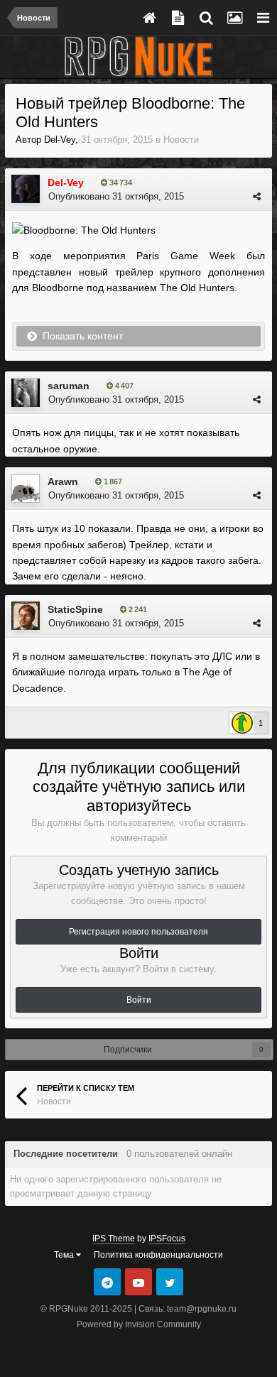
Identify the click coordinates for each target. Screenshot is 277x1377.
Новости (181, 139)
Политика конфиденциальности (158, 1255)
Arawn (63, 481)
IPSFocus (166, 1238)
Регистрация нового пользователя (138, 932)
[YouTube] (138, 1281)
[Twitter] (169, 1281)
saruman (68, 385)
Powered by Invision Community (139, 1324)
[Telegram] (107, 1281)
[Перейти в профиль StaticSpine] (25, 616)
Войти (138, 1000)
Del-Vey (59, 139)
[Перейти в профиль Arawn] (25, 488)
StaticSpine (75, 609)
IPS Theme (113, 1238)
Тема (65, 1255)
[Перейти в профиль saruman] (25, 393)
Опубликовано (116, 196)
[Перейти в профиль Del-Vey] (25, 189)
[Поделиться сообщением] (257, 196)
